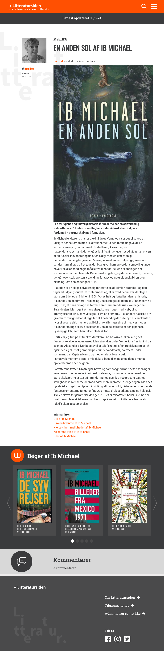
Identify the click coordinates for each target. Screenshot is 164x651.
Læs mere (28, 529)
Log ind (58, 61)
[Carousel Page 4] (86, 541)
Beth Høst (29, 69)
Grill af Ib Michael (64, 418)
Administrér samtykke (123, 613)
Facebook (108, 639)
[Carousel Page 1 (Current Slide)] (72, 541)
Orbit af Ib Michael (65, 436)
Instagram (117, 639)
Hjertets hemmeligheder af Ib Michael (77, 427)
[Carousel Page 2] (77, 541)
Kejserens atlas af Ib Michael (71, 431)
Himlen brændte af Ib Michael (72, 423)
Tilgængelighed (117, 605)
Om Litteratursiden (120, 597)
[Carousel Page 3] (82, 541)
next (155, 503)
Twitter (127, 639)
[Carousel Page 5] (91, 541)
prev (9, 503)
